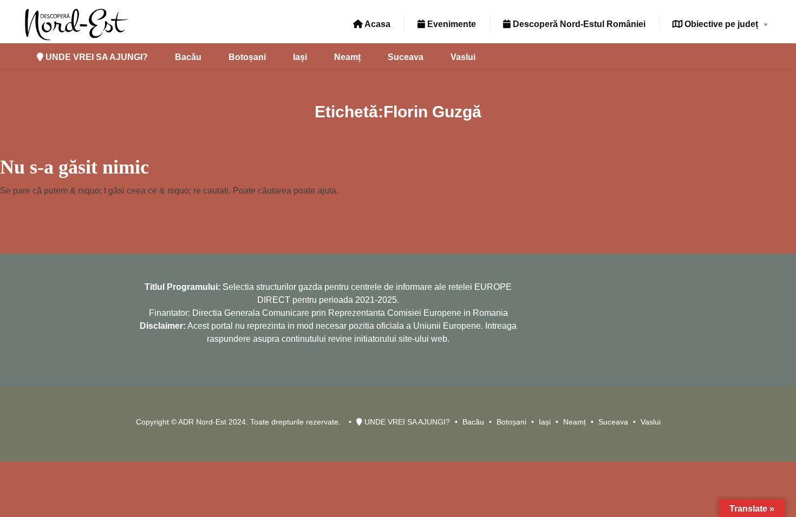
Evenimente (450, 24)
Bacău (188, 57)
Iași (300, 57)
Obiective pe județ (720, 24)
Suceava (405, 57)
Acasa (376, 24)
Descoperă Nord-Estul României (578, 24)
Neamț (347, 57)
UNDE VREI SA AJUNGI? (95, 57)
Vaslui (463, 57)
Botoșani (247, 57)
